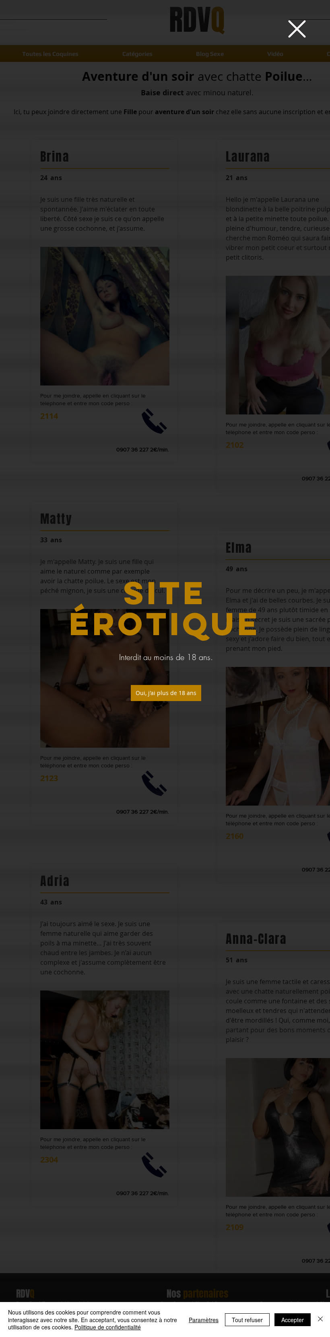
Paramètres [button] (204, 1320)
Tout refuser (247, 1320)
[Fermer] (320, 1319)
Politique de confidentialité (107, 1327)
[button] (297, 29)
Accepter (292, 1320)
